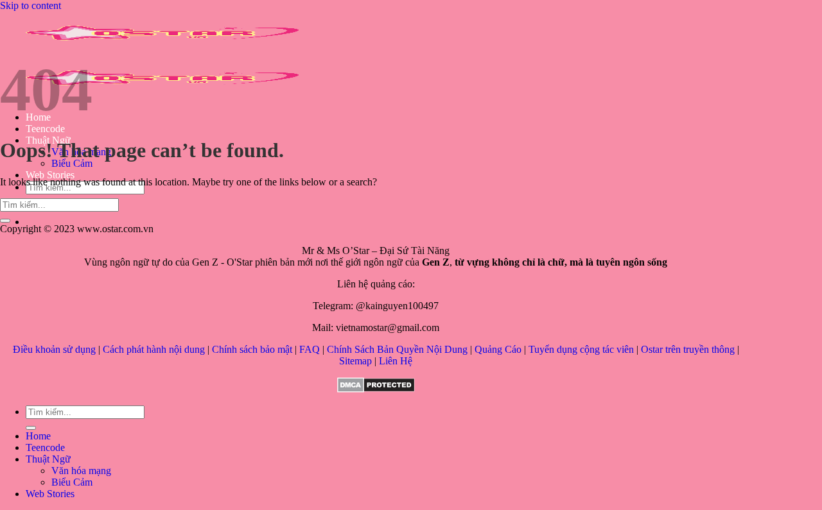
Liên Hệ (395, 360)
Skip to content (30, 5)
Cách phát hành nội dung (154, 349)
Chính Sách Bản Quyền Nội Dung (397, 349)
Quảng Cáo (498, 349)
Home (38, 435)
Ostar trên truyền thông (688, 349)
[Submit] (5, 221)
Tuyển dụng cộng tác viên (581, 349)
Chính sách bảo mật (252, 349)
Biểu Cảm (71, 163)
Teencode (45, 128)
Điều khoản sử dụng (54, 349)
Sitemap (355, 360)
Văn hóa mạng (81, 470)
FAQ (309, 349)
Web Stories (50, 174)
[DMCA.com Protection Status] (376, 389)
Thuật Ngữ (48, 459)
